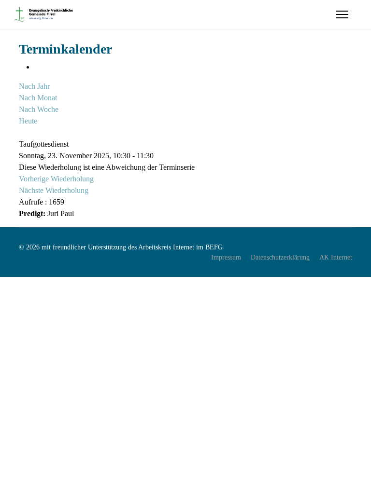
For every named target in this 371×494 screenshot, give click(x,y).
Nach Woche (38, 109)
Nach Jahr (34, 86)
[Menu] (342, 14)
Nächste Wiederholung (53, 190)
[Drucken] (37, 67)
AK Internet (335, 257)
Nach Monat (38, 98)
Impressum (226, 257)
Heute (28, 121)
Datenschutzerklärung (280, 257)
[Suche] (22, 132)
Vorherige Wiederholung (56, 179)
